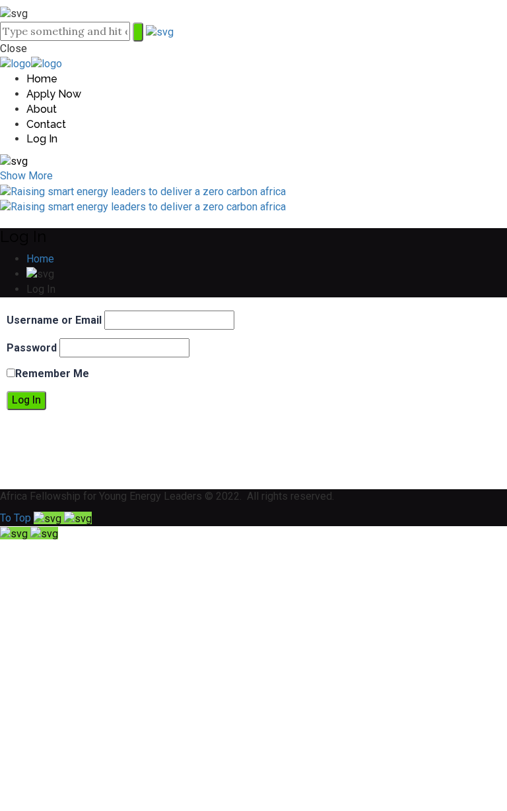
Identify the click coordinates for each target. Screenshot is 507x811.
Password (32, 348)
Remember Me (52, 373)
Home (40, 259)
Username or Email (54, 320)
